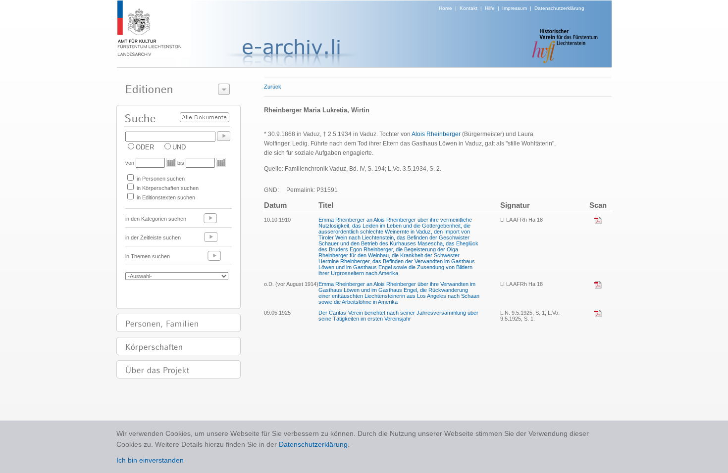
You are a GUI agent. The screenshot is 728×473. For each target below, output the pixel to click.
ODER (145, 147)
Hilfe (490, 8)
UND (179, 147)
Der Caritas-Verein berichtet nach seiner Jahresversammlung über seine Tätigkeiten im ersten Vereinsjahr (398, 316)
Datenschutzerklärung (559, 8)
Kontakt (468, 8)
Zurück (272, 87)
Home (445, 8)
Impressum (514, 8)
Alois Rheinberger (436, 134)
